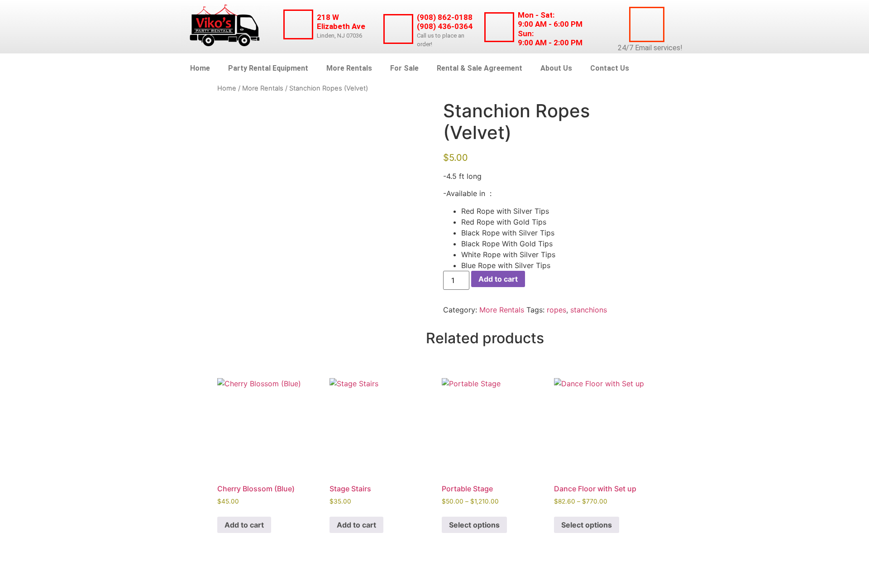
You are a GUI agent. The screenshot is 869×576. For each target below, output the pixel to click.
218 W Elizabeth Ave (341, 22)
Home (200, 68)
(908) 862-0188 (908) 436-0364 (445, 22)
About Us (556, 68)
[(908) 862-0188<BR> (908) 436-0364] (398, 29)
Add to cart (498, 278)
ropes (556, 309)
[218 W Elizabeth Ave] (298, 24)
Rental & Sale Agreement (479, 68)
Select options (474, 524)
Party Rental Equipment (268, 68)
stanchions (588, 309)
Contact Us (609, 68)
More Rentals (349, 68)
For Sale (404, 68)
